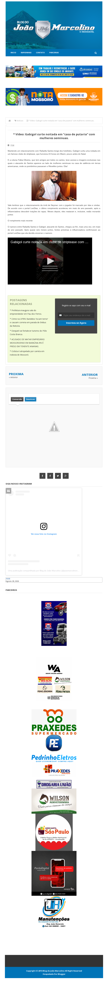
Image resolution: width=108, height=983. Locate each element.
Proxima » (93, 378)
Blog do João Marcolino (54, 971)
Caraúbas (10, 584)
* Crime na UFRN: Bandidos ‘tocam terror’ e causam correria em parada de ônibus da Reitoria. (29, 322)
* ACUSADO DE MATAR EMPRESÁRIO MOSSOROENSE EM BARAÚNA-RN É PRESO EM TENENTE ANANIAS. (27, 343)
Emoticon (30, 399)
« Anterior (13, 377)
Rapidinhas (26, 52)
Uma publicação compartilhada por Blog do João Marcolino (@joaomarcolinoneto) (44, 571)
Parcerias (54, 52)
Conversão (17, 399)
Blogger (61, 974)
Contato (40, 52)
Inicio (13, 52)
